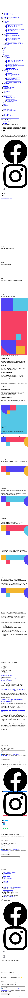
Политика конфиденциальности (11, 111)
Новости (5, 102)
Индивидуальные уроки (12, 27)
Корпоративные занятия (12, 33)
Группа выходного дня (11, 26)
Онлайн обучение (10, 31)
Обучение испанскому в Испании (14, 43)
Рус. (4, 48)
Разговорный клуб (10, 30)
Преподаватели (7, 88)
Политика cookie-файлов (9, 110)
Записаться (3, 433)
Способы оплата (7, 880)
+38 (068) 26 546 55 (8, 13)
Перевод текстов (10, 99)
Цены (4, 92)
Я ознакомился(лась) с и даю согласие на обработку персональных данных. (13, 755)
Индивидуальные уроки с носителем (15, 29)
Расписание (6, 44)
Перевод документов (11, 100)
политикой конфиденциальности (10, 755)
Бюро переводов (7, 96)
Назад (8, 57)
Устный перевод (10, 101)
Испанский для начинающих (13, 35)
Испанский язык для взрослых (13, 37)
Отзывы (5, 89)
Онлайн (7, 21)
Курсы (5, 22)
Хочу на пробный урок (6, 198)
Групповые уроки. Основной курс (14, 24)
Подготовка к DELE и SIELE (13, 42)
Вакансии (5, 105)
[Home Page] (11, 11)
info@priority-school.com (9, 896)
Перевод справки (10, 97)
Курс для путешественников (13, 40)
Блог (4, 104)
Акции (5, 93)
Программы (6, 34)
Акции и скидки (7, 878)
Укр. (4, 47)
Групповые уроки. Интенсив (13, 25)
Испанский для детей (11, 39)
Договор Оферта (7, 109)
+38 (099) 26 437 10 (8, 14)
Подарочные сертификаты (9, 87)
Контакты (5, 106)
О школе (5, 86)
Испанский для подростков (13, 38)
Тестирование (6, 91)
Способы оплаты (7, 95)
